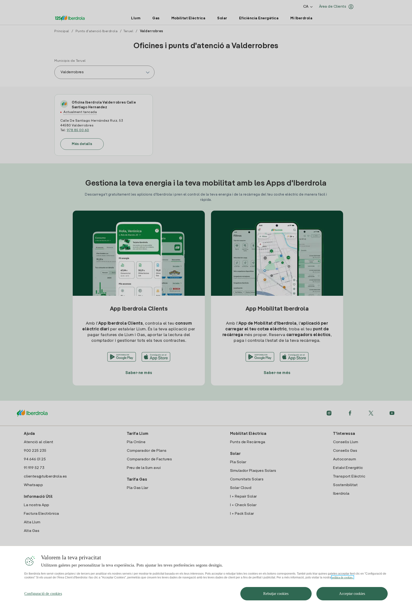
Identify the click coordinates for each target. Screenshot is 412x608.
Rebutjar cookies (275, 594)
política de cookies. (342, 577)
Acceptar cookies (352, 594)
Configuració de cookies (43, 594)
